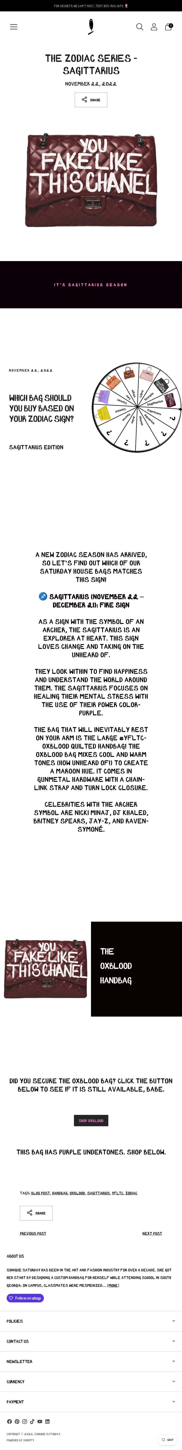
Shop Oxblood (91, 1120)
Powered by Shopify (20, 1440)
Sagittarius (98, 1193)
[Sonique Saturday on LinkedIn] (47, 1422)
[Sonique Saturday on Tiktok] (32, 1422)
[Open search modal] (139, 26)
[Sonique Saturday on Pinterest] (17, 1422)
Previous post (33, 1233)
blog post (40, 1193)
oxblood (77, 1193)
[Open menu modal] (13, 26)
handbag (60, 1193)
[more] (113, 1285)
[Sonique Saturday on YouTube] (40, 1422)
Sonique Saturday (47, 1434)
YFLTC (117, 1193)
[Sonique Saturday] (91, 27)
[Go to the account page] (154, 26)
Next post (152, 1233)
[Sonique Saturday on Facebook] (9, 1422)
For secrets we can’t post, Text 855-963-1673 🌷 (91, 5)
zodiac (131, 1193)
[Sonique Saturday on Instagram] (24, 1422)
